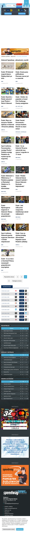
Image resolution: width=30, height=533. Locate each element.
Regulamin (6, 512)
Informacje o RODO (8, 515)
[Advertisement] (15, 32)
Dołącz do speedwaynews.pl (10, 508)
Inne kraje (18, 157)
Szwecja (3, 129)
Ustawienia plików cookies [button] (8, 529)
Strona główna (5, 56)
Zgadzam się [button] (19, 529)
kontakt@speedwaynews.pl (12, 503)
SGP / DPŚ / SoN (19, 106)
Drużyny (13, 56)
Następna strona (16, 281)
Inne (2, 81)
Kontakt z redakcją (8, 506)
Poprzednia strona (9, 277)
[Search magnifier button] (14, 5)
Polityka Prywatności (8, 513)
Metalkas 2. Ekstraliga (21, 131)
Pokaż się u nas (7, 510)
